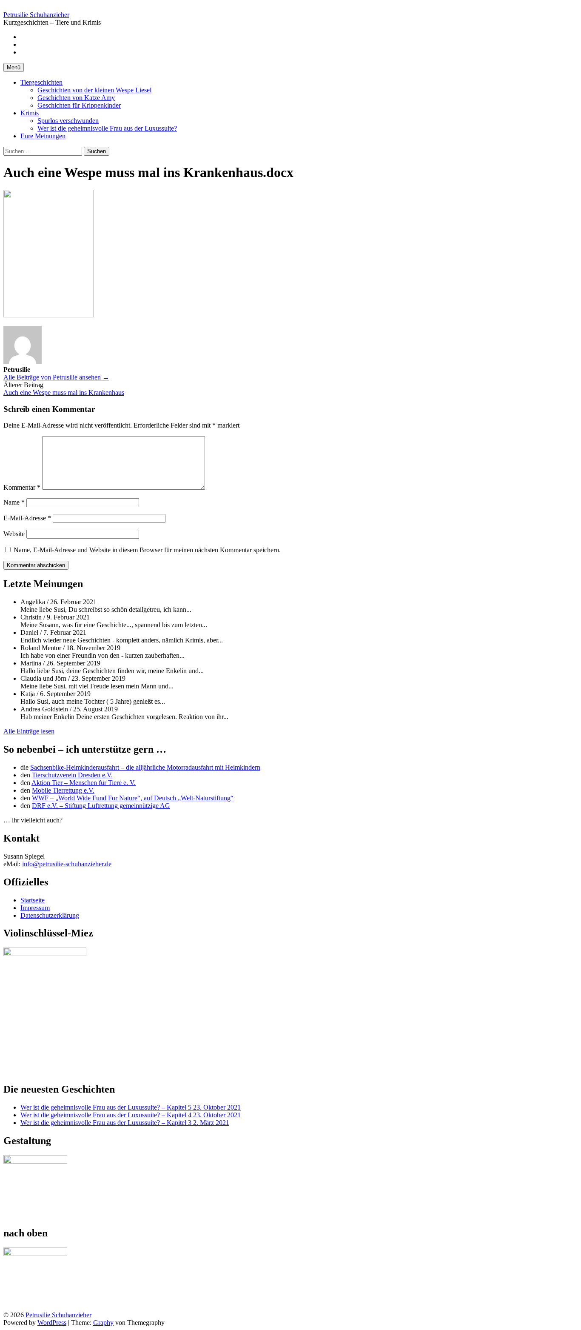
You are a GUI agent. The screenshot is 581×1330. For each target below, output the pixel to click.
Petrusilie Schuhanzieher (36, 14)
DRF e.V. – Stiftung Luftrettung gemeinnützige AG (101, 805)
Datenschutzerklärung (49, 915)
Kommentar (21, 487)
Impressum (35, 907)
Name (14, 502)
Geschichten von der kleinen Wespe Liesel (94, 90)
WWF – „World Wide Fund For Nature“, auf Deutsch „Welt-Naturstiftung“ (133, 798)
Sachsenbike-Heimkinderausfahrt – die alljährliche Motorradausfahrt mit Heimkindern (145, 767)
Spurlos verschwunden (68, 120)
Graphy (103, 1322)
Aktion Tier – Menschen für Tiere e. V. (83, 782)
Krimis (29, 113)
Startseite (32, 900)
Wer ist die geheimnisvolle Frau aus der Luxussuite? (107, 128)
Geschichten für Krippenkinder (79, 105)
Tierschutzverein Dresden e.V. (72, 775)
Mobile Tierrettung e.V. (63, 790)
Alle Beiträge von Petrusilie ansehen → (56, 377)
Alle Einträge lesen (28, 731)
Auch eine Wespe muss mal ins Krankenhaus (63, 392)
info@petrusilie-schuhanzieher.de (66, 864)
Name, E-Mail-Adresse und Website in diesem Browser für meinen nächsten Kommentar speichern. (147, 550)
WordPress (51, 1322)
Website (14, 533)
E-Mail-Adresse (27, 518)
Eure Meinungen (43, 136)
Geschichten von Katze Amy (76, 97)
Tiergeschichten (41, 82)
